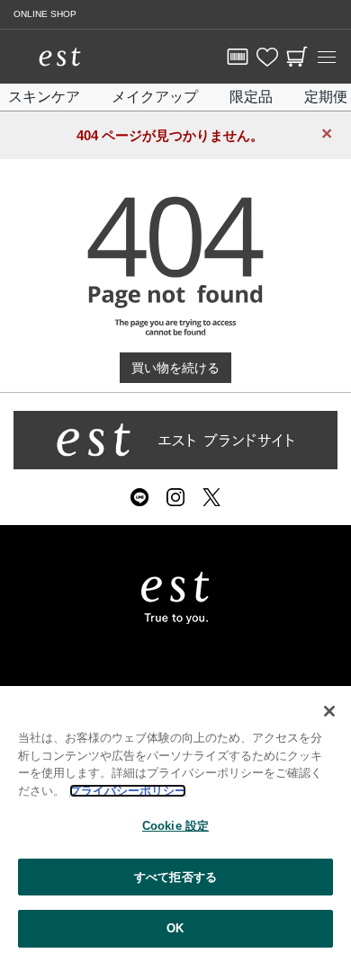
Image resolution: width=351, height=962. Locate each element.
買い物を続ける (175, 368)
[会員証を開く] (237, 57)
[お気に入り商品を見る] (267, 57)
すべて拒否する (175, 877)
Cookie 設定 (175, 826)
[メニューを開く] (327, 57)
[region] (175, 824)
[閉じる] (329, 711)
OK (175, 928)
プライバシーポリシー (127, 790)
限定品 (251, 96)
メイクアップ (155, 96)
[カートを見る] (297, 57)
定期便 (325, 96)
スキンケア (44, 96)
